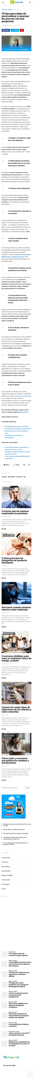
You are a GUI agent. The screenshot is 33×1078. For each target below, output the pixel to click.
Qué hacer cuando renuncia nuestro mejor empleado (16, 608)
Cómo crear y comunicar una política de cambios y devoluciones (15, 760)
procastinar (19, 476)
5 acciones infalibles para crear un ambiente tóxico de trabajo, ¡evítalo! (16, 658)
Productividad (6, 880)
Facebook (25, 412)
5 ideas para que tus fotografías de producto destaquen (14, 560)
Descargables (6, 866)
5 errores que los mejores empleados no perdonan (15, 512)
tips (25, 476)
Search (27, 787)
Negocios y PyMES (7, 9)
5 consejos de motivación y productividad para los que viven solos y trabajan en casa (18, 431)
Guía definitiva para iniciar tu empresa (16, 426)
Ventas (4, 888)
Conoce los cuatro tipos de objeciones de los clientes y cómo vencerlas (16, 709)
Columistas (5, 862)
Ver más (4, 528)
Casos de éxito (6, 857)
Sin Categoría (6, 884)
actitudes (4, 476)
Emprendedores (6, 871)
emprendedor (11, 476)
